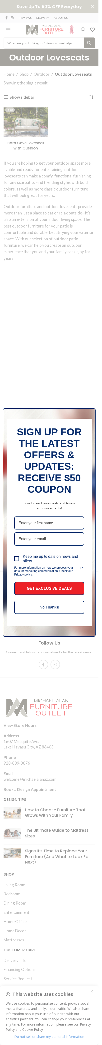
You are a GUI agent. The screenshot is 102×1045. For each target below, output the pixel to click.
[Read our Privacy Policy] (81, 568)
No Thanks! (49, 607)
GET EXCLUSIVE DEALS (49, 588)
